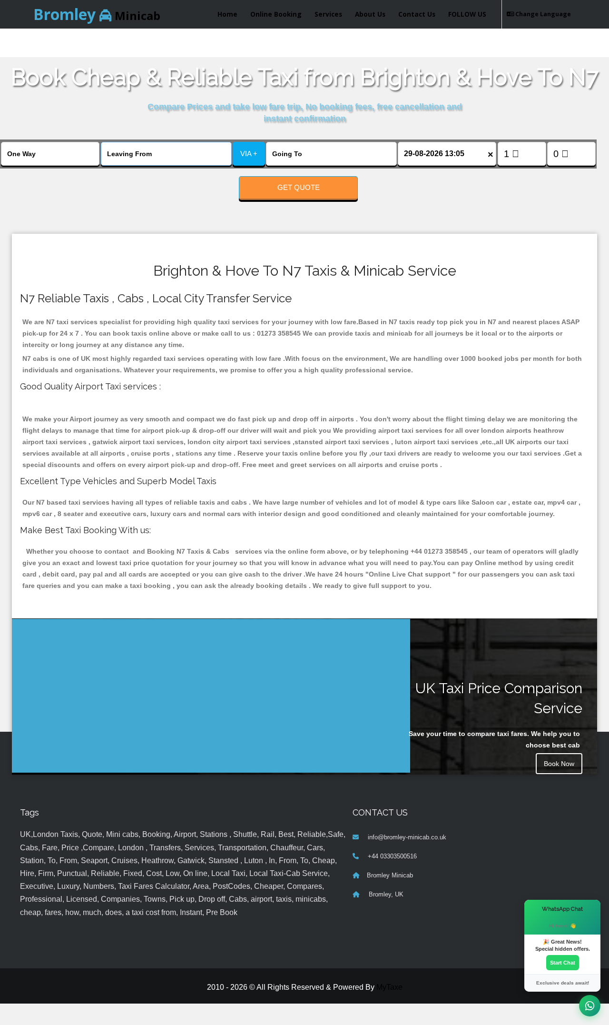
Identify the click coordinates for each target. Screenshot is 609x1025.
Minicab (96, 14)
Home (227, 14)
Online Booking (276, 14)
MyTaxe (389, 987)
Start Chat (562, 962)
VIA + (248, 153)
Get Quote (298, 187)
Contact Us (416, 14)
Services (328, 14)
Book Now (559, 763)
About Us (370, 14)
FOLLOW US (467, 14)
